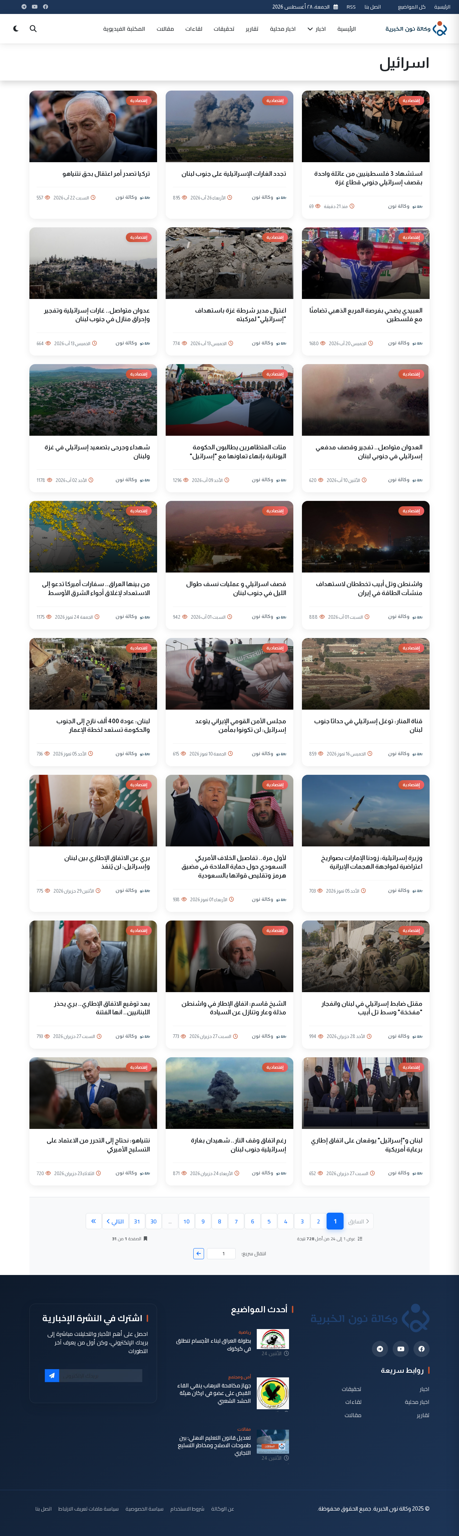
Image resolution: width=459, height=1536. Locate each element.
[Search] (33, 28)
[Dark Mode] (16, 28)
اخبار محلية (283, 28)
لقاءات (193, 28)
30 (153, 1221)
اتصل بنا (372, 6)
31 (137, 1221)
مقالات (165, 28)
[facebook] (421, 1349)
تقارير (252, 28)
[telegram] (380, 1349)
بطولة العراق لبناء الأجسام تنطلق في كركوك (213, 1344)
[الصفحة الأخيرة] (94, 1221)
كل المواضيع (412, 6)
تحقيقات (224, 28)
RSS (351, 6)
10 (186, 1221)
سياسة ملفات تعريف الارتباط (88, 1508)
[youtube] (401, 1349)
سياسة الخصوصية (145, 1508)
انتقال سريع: (253, 1253)
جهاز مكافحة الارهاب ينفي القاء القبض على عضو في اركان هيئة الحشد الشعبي (214, 1393)
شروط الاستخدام (187, 1508)
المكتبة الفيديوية (124, 28)
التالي (118, 1221)
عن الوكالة (222, 1508)
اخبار (320, 28)
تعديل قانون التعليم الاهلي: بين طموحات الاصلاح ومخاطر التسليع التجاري (214, 1445)
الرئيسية (442, 6)
